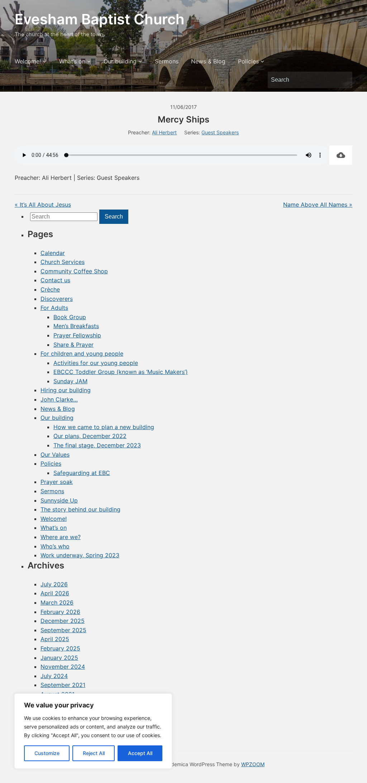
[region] (93, 731)
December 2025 (62, 620)
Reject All (94, 753)
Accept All (140, 753)
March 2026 (56, 602)
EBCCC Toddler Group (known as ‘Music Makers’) (120, 371)
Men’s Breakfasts (76, 326)
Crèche (50, 289)
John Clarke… (59, 399)
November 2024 (62, 666)
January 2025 (59, 657)
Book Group (69, 317)
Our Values (55, 454)
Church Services (62, 261)
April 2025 (54, 639)
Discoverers (56, 298)
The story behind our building (80, 509)
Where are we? (60, 537)
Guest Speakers (220, 132)
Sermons (166, 61)
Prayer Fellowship (77, 335)
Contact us (55, 280)
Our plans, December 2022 (90, 435)
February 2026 (60, 611)
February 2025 (60, 648)
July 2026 (54, 584)
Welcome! (28, 61)
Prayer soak (56, 481)
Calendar (52, 252)
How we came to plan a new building (103, 427)
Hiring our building (65, 390)
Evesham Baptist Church (100, 19)
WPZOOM (252, 764)
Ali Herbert (164, 132)
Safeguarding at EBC (81, 472)
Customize (46, 753)
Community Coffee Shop (74, 271)
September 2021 (62, 684)
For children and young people (81, 353)
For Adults (54, 307)
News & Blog (208, 61)
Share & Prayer (73, 344)
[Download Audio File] (340, 155)
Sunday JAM (70, 381)
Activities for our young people (95, 362)
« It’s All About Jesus (43, 204)
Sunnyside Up (59, 500)
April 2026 (54, 593)
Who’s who (55, 546)
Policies (248, 61)
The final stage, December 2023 (97, 445)
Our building (120, 61)
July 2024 (54, 675)
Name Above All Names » (317, 204)
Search (343, 80)
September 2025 (63, 630)
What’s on (72, 61)
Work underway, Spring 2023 (79, 555)
